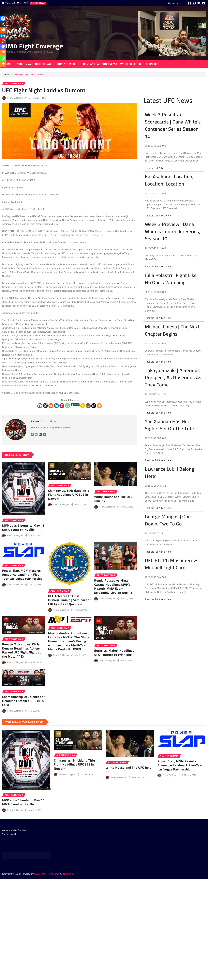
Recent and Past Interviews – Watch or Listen (110, 64)
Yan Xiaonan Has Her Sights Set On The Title (169, 425)
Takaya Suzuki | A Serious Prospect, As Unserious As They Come (173, 377)
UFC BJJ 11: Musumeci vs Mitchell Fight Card (172, 564)
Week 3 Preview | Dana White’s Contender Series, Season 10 (172, 231)
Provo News (53, 874)
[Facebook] (39, 405)
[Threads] (93, 405)
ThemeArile (69, 874)
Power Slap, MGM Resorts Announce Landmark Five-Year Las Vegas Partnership (22, 575)
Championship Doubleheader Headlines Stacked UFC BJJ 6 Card (23, 701)
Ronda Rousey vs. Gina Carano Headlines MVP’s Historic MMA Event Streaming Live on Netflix (113, 586)
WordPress (39, 874)
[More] (99, 405)
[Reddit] (50, 405)
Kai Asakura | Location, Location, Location (169, 180)
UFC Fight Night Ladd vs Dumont (28, 74)
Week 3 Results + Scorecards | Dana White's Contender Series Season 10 (173, 125)
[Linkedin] (56, 405)
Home (8, 64)
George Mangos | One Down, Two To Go (168, 520)
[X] (45, 405)
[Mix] (3, 52)
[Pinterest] (61, 405)
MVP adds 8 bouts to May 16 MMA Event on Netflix (23, 527)
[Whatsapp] (67, 405)
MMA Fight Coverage (32, 46)
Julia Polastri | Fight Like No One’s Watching (171, 279)
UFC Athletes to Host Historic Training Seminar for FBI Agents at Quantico (69, 600)
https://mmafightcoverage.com (55, 427)
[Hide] (1, 69)
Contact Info (66, 64)
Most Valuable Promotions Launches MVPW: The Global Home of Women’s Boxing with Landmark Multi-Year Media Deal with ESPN (69, 641)
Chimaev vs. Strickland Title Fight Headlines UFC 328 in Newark (68, 495)
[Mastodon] (3, 47)
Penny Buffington (15, 98)
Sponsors (152, 64)
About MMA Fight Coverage (34, 64)
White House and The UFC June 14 (113, 499)
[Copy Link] (82, 405)
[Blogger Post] (88, 405)
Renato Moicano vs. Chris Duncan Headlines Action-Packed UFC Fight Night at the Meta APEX (21, 650)
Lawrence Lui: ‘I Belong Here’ (169, 472)
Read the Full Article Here (158, 168)
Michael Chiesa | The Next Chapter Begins (172, 330)
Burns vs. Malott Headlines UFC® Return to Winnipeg (114, 653)
